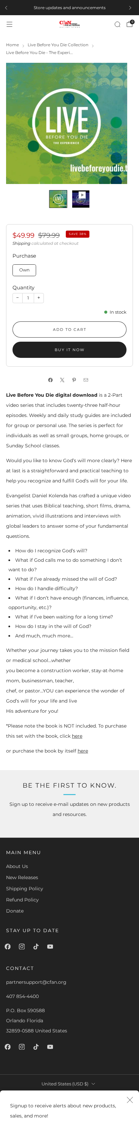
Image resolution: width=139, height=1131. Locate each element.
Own (24, 269)
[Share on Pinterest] (75, 380)
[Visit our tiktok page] (37, 947)
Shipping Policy (24, 889)
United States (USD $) (64, 1083)
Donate (15, 911)
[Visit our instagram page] (23, 947)
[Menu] (9, 24)
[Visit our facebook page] (9, 947)
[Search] (117, 24)
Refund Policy (22, 900)
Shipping (21, 243)
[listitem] (69, 8)
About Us (17, 866)
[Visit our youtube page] (51, 947)
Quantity (23, 287)
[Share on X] (63, 380)
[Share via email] (87, 380)
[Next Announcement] (131, 8)
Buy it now (70, 349)
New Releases (22, 877)
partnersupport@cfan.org (36, 982)
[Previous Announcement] (7, 8)
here (77, 736)
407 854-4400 (22, 996)
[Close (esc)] (130, 1099)
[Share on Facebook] (51, 380)
